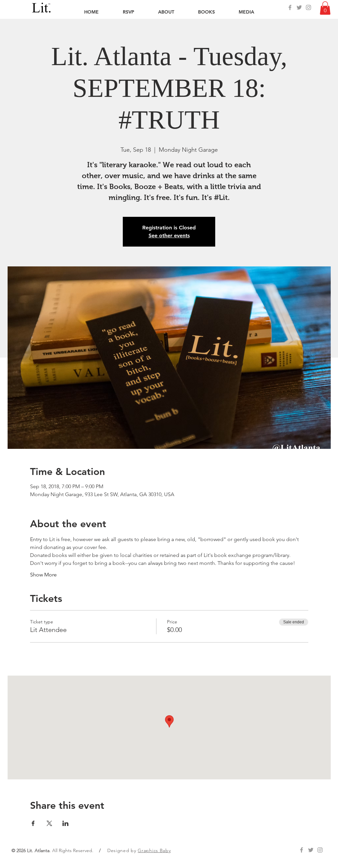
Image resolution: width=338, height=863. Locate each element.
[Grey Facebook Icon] (290, 7)
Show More (43, 574)
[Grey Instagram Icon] (308, 7)
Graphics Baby (154, 850)
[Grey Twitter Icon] (299, 7)
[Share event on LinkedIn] (65, 823)
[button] (325, 8)
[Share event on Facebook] (33, 823)
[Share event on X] (49, 823)
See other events (169, 235)
